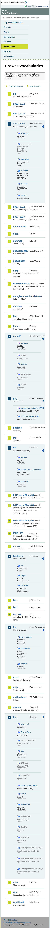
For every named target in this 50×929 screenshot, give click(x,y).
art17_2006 (19, 123)
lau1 (15, 600)
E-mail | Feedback (11, 920)
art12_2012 (19, 104)
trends (23, 195)
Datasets (7, 27)
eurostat (17, 306)
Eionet (14, 17)
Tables (6, 32)
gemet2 (17, 336)
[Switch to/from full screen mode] (33, 6)
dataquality (19, 261)
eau (22, 751)
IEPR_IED (18, 533)
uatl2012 (24, 585)
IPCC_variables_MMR (25, 416)
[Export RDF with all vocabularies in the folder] (43, 126)
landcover (18, 556)
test (15, 717)
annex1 (24, 457)
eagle (23, 575)
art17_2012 (19, 207)
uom (15, 882)
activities (24, 133)
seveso (17, 707)
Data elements (9, 37)
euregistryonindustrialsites (21, 296)
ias (14, 438)
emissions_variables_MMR (25, 408)
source (24, 364)
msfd (15, 677)
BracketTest (25, 732)
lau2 (15, 607)
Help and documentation (13, 22)
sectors (24, 664)
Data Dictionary (23, 17)
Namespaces (9, 56)
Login (29, 6)
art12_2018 (19, 114)
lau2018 (17, 614)
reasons (24, 184)
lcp (14, 627)
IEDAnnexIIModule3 (21, 505)
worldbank (18, 902)
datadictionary (20, 251)
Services (7, 51)
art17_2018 (19, 217)
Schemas (7, 42)
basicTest (25, 724)
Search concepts (35, 86)
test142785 (25, 804)
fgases (16, 326)
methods (24, 171)
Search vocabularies (16, 86)
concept (24, 343)
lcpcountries (25, 637)
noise (16, 687)
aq (14, 94)
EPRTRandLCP (21, 283)
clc (22, 566)
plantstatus (25, 648)
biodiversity (19, 226)
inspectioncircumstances (25, 469)
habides (17, 428)
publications (19, 697)
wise (15, 892)
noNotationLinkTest (25, 786)
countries (25, 159)
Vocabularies (9, 47)
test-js (23, 794)
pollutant (24, 481)
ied (14, 447)
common (17, 241)
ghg (15, 398)
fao (15, 316)
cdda (15, 234)
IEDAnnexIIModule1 (21, 495)
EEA (14, 2)
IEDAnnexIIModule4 (21, 520)
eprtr (15, 271)
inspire (16, 546)
